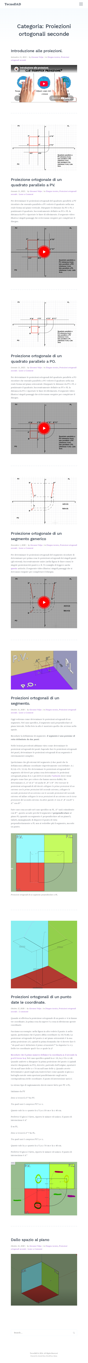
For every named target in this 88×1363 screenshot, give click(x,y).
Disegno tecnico (53, 57)
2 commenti (23, 1011)
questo (14, 568)
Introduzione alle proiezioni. (36, 50)
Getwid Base (42, 1356)
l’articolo (56, 776)
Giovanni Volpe (37, 57)
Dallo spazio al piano (30, 1239)
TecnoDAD (13, 4)
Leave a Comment (26, 194)
